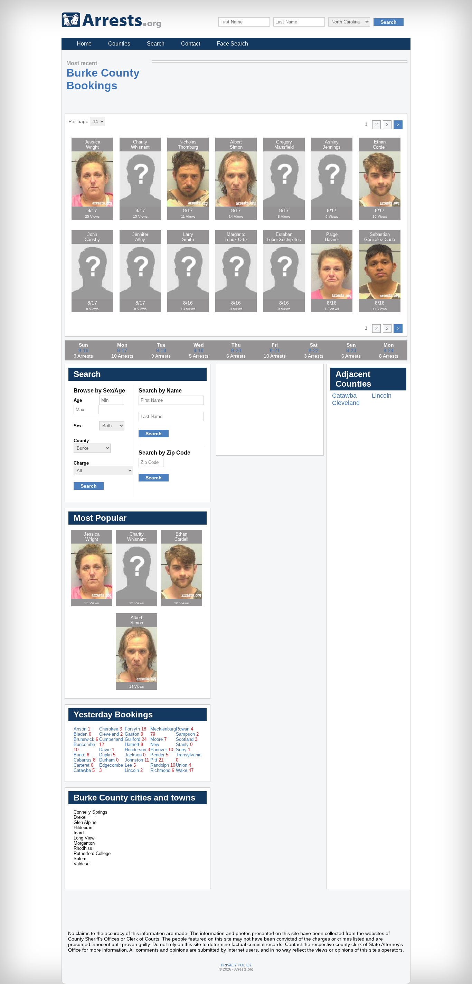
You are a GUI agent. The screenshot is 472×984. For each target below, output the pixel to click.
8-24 (389, 350)
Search (155, 44)
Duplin (107, 754)
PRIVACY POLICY (236, 965)
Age (78, 400)
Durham (109, 760)
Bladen (82, 734)
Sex (78, 425)
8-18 (161, 350)
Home (84, 44)
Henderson (137, 749)
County (81, 440)
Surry (183, 749)
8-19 (198, 350)
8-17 (122, 350)
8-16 (83, 350)
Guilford (136, 739)
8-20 (236, 350)
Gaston (134, 734)
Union (183, 765)
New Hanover (161, 747)
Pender (159, 754)
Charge (81, 463)
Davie (106, 749)
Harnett (134, 744)
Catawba (84, 770)
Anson (82, 729)
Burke (81, 754)
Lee (130, 765)
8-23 (351, 350)
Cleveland (111, 734)
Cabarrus (84, 760)
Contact (190, 44)
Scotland (186, 739)
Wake (184, 770)
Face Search (232, 44)
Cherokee (110, 729)
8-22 (314, 350)
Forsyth (135, 729)
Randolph (162, 765)
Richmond (162, 770)
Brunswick (86, 739)
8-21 (275, 350)
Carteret (83, 765)
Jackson (135, 754)
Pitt (156, 760)
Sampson (187, 734)
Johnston (137, 760)
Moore (158, 739)
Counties (119, 44)
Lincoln (134, 770)
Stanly (184, 744)
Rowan (184, 729)
